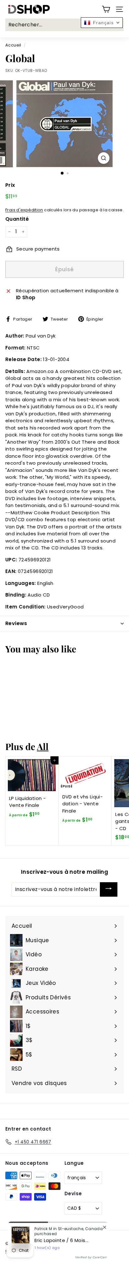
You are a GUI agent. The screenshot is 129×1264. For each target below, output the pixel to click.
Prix (10, 185)
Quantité (17, 219)
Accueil (13, 45)
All (43, 746)
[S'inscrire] (108, 889)
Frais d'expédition (24, 210)
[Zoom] (104, 158)
